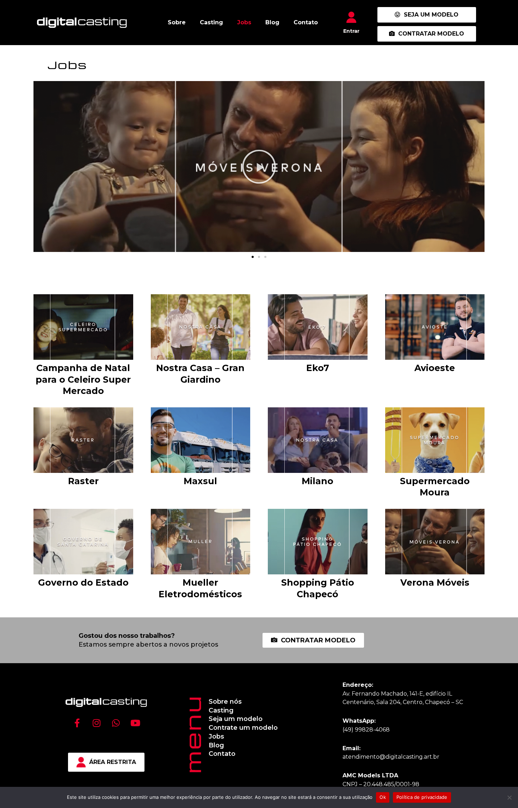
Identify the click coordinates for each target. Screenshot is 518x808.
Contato (306, 22)
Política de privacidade (422, 797)
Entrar (351, 31)
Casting (211, 22)
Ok (383, 797)
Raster (83, 481)
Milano (317, 481)
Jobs (244, 22)
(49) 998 (354, 729)
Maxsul (200, 481)
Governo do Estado (83, 582)
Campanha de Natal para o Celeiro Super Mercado (83, 379)
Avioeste (434, 368)
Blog (272, 22)
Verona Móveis (434, 582)
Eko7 (317, 368)
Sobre (177, 22)
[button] (253, 257)
